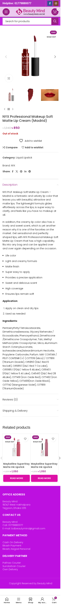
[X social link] (17, 171)
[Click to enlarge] (9, 78)
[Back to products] (9, 109)
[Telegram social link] (29, 171)
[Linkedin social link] (25, 171)
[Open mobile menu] (6, 11)
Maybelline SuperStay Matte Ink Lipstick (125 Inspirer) (16, 467)
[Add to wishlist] (25, 439)
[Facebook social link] (49, 3)
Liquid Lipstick (24, 157)
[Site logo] (30, 11)
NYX (13, 165)
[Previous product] (5, 109)
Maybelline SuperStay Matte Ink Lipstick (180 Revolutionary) (44, 467)
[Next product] (13, 109)
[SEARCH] (54, 21)
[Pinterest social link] (21, 171)
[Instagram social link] (55, 3)
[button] (6, 56)
